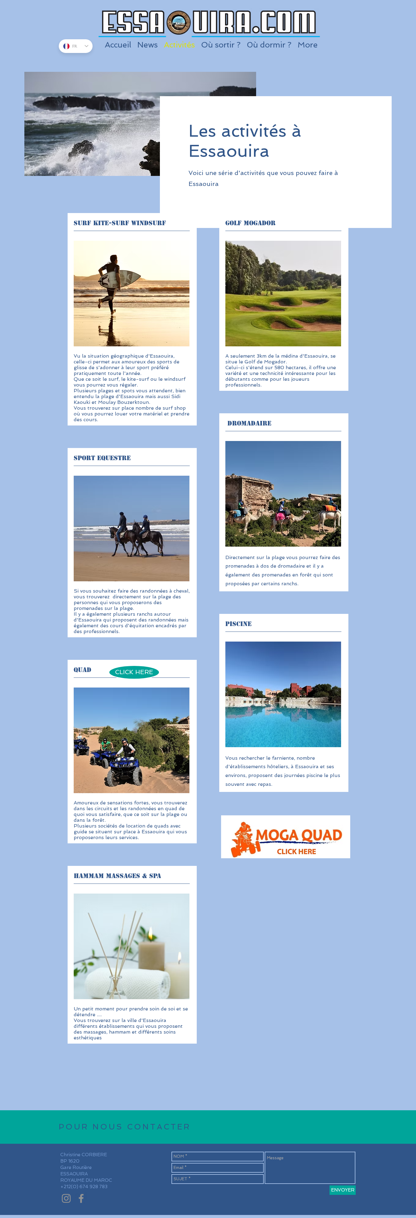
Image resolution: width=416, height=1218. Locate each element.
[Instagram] (66, 1198)
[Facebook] (81, 1198)
